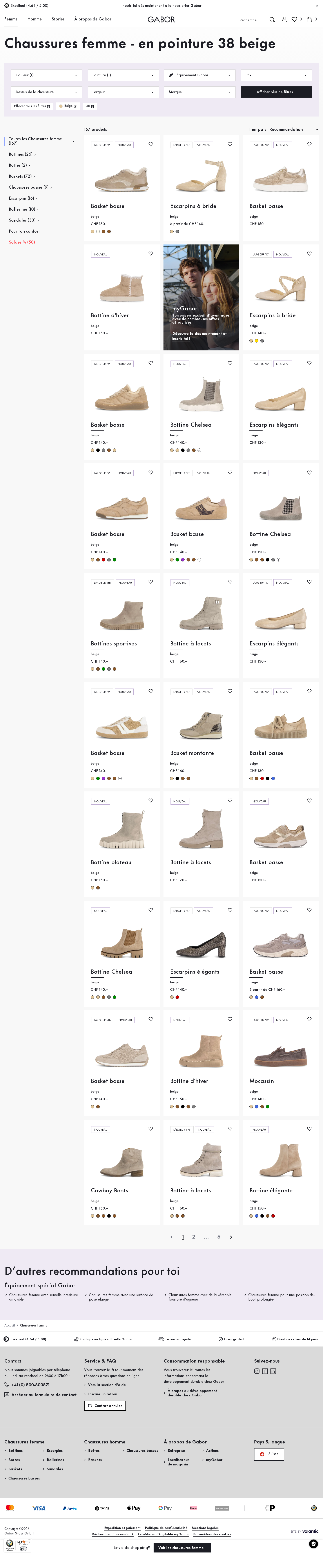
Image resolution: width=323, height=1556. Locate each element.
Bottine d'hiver (110, 315)
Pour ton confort (24, 231)
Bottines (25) (21, 155)
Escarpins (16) (21, 198)
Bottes (14, 1460)
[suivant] (231, 1237)
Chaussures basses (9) (29, 187)
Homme (34, 19)
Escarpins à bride (193, 206)
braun (109, 450)
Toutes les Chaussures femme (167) (35, 141)
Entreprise (176, 1450)
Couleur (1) (25, 75)
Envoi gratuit (234, 1339)
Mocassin (261, 1081)
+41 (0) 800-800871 (30, 1385)
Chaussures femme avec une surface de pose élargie (121, 1297)
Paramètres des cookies (212, 1534)
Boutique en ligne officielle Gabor (106, 1339)
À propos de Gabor (92, 19)
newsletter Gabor (186, 5)
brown (103, 231)
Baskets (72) (20, 177)
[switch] (23, 1549)
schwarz (98, 450)
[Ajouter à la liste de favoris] (151, 144)
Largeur (98, 92)
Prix (248, 75)
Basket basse (108, 206)
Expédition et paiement (122, 1528)
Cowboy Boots (109, 1190)
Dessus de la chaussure (35, 92)
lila (183, 559)
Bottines (15, 1450)
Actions (212, 1450)
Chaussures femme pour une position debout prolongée (281, 1297)
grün (114, 559)
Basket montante (192, 753)
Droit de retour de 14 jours (298, 1339)
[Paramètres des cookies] (313, 1544)
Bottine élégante (271, 1190)
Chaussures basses (24, 1478)
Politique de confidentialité (166, 1528)
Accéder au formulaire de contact (44, 1395)
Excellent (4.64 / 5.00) (28, 1339)
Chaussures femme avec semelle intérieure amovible (43, 1297)
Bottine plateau (111, 862)
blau (273, 778)
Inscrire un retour (102, 1394)
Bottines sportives (114, 644)
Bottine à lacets (190, 644)
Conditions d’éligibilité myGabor (163, 1534)
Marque (175, 92)
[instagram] (256, 1371)
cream (98, 231)
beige (92, 231)
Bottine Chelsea (191, 425)
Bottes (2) (18, 166)
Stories (58, 19)
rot (103, 559)
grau (177, 231)
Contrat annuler (107, 1406)
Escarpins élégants (274, 425)
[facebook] (265, 1371)
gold (256, 341)
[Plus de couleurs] (199, 450)
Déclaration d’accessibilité (113, 1534)
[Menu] (29, 1540)
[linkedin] (273, 1371)
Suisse (272, 1454)
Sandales (55, 1469)
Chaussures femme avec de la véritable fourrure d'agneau (200, 1297)
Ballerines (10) (22, 209)
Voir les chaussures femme (181, 1548)
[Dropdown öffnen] (21, 19)
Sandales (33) (22, 220)
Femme (11, 19)
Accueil (9, 1325)
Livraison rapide (178, 1339)
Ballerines (55, 1460)
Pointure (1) (101, 75)
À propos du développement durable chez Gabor (192, 1393)
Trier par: (257, 130)
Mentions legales (205, 1528)
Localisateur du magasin (178, 1462)
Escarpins (55, 1450)
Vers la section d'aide (107, 1385)
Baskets (15, 1469)
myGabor (214, 1460)
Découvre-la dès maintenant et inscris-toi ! (199, 336)
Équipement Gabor (191, 75)
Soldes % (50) (22, 242)
